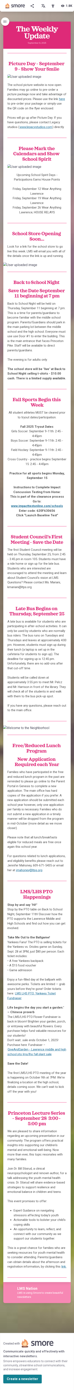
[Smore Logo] (15, 5)
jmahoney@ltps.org (29, 870)
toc (5, 21)
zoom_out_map (62, 79)
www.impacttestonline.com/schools (37, 506)
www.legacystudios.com (36, 127)
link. (63, 1266)
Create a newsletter (22, 1379)
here (62, 99)
